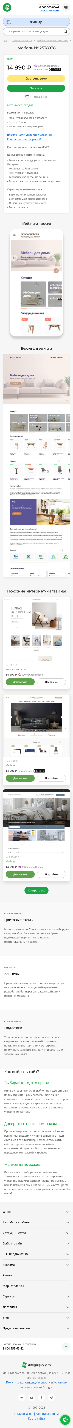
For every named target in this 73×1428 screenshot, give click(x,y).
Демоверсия (20, 681)
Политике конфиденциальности (28, 1382)
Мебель (11, 765)
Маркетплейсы (13, 1286)
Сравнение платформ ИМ (24, 139)
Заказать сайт (50, 10)
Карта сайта (36, 1418)
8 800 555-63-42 (49, 7)
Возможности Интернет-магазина (30, 135)
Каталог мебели (16, 669)
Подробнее (51, 681)
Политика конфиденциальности (36, 1414)
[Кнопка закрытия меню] (70, 3)
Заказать (36, 88)
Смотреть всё (36, 890)
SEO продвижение (16, 1254)
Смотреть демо (36, 78)
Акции (7, 1275)
